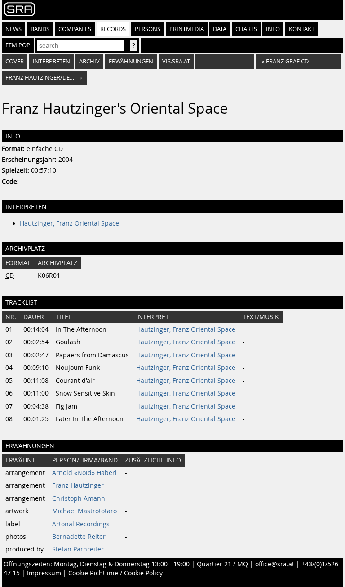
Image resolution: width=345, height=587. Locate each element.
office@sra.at (274, 564)
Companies (74, 29)
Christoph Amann (78, 498)
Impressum (44, 573)
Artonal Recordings (81, 524)
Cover (14, 61)
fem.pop (17, 45)
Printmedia (186, 29)
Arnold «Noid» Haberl (84, 473)
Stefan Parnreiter (78, 549)
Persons (147, 29)
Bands (40, 29)
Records (113, 29)
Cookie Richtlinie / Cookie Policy (115, 573)
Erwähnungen (131, 61)
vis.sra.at (176, 61)
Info (273, 29)
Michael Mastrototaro (84, 511)
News (13, 29)
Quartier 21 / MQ (222, 564)
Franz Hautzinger (78, 485)
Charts (246, 29)
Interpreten (51, 61)
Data (219, 29)
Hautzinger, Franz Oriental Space (69, 223)
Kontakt (301, 29)
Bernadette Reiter (79, 537)
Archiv (89, 61)
